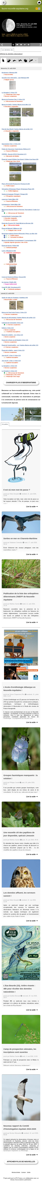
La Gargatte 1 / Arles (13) (9, 366)
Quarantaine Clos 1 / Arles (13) (11, 144)
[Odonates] (31, 60)
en (39, 8)
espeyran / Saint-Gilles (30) (10, 199)
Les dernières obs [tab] (7, 50)
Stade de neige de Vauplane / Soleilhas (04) (15, 297)
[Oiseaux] (3, 60)
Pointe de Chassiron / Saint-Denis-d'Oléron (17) (16, 149)
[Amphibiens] (25, 60)
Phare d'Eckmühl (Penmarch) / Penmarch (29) (16, 184)
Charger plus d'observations (21, 382)
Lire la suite (31, 506)
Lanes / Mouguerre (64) (9, 251)
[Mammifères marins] (14, 60)
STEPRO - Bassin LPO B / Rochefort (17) (14, 154)
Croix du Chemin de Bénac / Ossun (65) (14, 277)
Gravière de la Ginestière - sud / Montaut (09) (15, 78)
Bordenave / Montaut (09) (9, 72)
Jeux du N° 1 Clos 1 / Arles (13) (11, 360)
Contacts (23, 1172)
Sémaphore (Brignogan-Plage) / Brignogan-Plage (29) (18, 189)
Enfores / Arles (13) (8, 328)
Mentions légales (16, 1172)
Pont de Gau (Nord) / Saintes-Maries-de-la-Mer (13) (17, 129)
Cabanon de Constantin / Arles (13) (12, 323)
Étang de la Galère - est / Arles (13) (12, 335)
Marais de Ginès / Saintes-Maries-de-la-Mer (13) (16, 104)
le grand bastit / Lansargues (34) (11, 216)
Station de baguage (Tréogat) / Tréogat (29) (15, 194)
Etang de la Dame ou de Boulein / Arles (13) (15, 340)
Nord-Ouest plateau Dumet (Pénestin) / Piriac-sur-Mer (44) (19, 233)
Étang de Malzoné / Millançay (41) (12, 228)
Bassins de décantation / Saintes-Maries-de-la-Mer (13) (18, 317)
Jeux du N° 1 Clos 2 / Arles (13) (11, 355)
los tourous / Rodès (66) (9, 282)
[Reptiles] (20, 60)
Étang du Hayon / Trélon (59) (10, 245)
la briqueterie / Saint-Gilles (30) (11, 204)
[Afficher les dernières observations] (11, 54)
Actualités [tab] (5, 424)
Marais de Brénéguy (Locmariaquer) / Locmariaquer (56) (19, 240)
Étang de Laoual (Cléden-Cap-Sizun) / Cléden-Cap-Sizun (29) (20, 159)
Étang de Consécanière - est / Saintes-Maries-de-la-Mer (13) (20, 345)
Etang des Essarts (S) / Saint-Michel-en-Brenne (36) (17, 223)
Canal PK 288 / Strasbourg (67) (11, 287)
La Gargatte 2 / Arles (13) (9, 92)
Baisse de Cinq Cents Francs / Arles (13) (14, 312)
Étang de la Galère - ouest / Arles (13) (13, 350)
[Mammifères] (9, 60)
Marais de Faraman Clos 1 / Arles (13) (13, 99)
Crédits (28, 1172)
